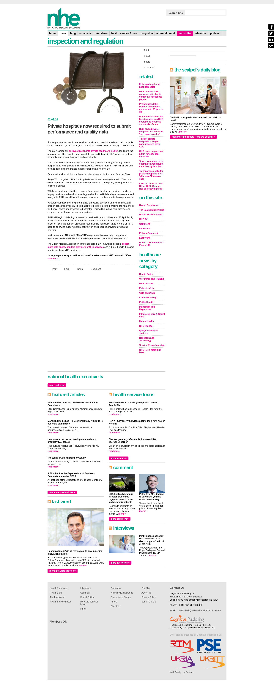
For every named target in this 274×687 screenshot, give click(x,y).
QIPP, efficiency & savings (148, 332)
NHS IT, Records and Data (150, 351)
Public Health (146, 302)
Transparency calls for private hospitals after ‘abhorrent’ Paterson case (151, 175)
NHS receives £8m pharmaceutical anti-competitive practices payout (150, 95)
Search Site (176, 12)
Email (67, 269)
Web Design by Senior (181, 672)
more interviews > (120, 563)
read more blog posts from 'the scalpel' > (193, 137)
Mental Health (146, 321)
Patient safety (146, 288)
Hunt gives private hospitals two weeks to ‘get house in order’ (151, 132)
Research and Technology (146, 339)
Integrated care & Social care (152, 315)
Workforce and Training (151, 279)
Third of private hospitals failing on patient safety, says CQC (149, 143)
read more (53, 414)
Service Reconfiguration (152, 345)
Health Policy (146, 274)
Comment (96, 269)
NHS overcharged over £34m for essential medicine (151, 154)
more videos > (56, 385)
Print (54, 269)
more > (82, 565)
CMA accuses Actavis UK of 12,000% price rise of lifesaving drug (151, 186)
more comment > (120, 519)
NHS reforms (146, 283)
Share (80, 269)
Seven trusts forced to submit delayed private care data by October (151, 164)
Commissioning (147, 297)
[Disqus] (91, 322)
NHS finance (145, 326)
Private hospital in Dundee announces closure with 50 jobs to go (151, 108)
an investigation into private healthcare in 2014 (93, 151)
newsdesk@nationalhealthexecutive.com (200, 610)
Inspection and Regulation (147, 308)
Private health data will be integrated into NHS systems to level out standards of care (151, 120)
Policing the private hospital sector (149, 85)
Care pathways (147, 293)
